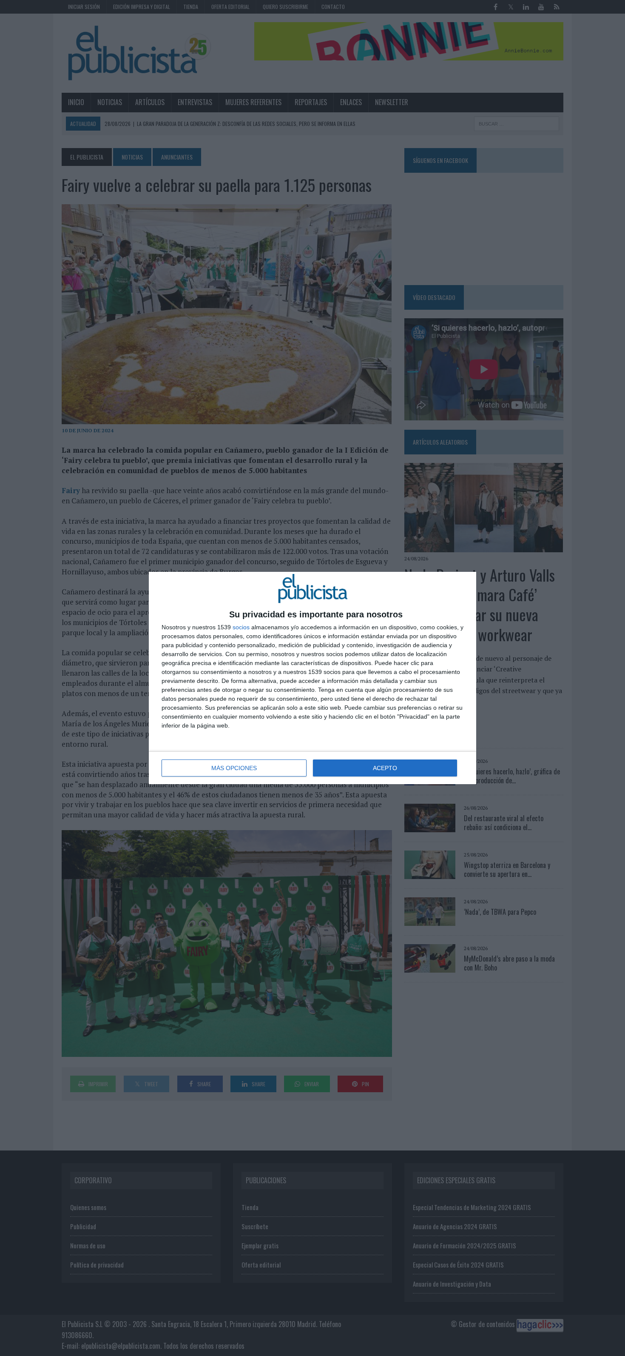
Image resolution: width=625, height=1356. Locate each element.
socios (241, 627)
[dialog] (312, 678)
